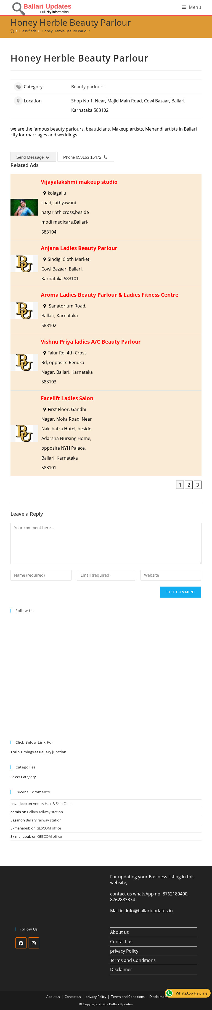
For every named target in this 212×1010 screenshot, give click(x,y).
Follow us (24, 610)
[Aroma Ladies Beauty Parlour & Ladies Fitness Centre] (105, 310)
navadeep (18, 803)
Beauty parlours (88, 87)
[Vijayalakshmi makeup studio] (105, 207)
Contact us (121, 942)
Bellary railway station (45, 811)
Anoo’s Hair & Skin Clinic (52, 803)
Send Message (30, 157)
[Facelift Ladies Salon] (105, 433)
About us (119, 932)
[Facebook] (20, 942)
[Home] (12, 30)
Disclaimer (121, 969)
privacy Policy (124, 951)
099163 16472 (88, 157)
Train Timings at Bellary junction (38, 751)
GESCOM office (48, 828)
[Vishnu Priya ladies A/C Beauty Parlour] (105, 362)
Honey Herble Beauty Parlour (66, 30)
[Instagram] (33, 942)
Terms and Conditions (133, 960)
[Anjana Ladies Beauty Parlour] (105, 263)
